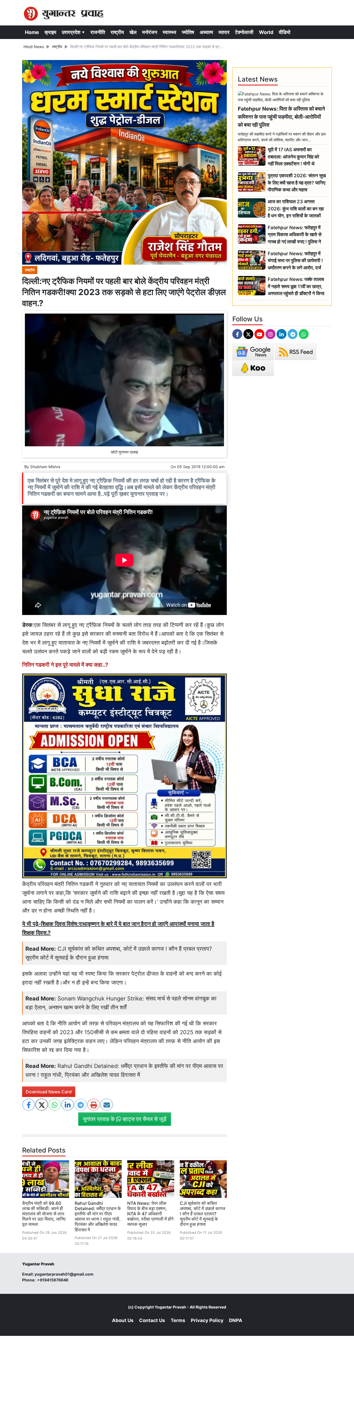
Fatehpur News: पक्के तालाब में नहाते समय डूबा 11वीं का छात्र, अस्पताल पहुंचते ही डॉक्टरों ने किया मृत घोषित (296, 287)
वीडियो (284, 32)
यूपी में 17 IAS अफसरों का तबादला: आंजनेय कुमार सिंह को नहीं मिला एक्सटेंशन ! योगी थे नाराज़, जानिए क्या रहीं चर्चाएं (293, 157)
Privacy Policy (207, 1320)
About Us (123, 1320)
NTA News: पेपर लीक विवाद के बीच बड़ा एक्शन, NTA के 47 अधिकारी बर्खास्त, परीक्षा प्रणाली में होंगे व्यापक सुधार (150, 1213)
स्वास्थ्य (169, 32)
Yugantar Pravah (170, 1307)
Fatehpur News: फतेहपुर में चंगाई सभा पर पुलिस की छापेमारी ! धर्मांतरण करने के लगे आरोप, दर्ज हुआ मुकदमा (295, 261)
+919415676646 (53, 1280)
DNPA (235, 1320)
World (266, 32)
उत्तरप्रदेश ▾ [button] (73, 32)
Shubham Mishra (45, 466)
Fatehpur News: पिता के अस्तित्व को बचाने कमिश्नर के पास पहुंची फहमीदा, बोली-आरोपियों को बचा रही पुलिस (281, 116)
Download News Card (49, 1091)
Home (32, 32)
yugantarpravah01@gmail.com (64, 1274)
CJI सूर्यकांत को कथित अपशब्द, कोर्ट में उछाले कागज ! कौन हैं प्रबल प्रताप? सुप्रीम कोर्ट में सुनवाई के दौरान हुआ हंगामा (202, 1213)
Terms (178, 1320)
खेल (133, 32)
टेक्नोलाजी (244, 32)
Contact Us (152, 1320)
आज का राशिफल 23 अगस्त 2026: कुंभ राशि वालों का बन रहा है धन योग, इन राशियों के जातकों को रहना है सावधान (296, 209)
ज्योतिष (188, 32)
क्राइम (50, 32)
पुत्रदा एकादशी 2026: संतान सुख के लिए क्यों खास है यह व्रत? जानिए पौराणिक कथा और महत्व (297, 182)
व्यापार (224, 32)
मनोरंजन (149, 32)
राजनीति (97, 32)
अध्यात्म (206, 32)
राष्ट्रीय (117, 32)
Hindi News (34, 46)
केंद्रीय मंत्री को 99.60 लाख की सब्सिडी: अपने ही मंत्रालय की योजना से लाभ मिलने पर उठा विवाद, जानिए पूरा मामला (44, 1213)
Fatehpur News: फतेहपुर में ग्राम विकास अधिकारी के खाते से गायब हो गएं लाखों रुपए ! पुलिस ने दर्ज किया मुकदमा (294, 235)
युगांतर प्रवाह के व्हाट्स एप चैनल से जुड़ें (124, 1119)
